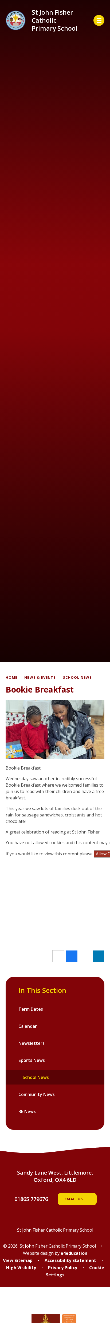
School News (77, 677)
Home (12, 677)
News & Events (40, 677)
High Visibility (21, 1268)
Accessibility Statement (70, 1260)
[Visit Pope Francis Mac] (55, 1304)
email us (74, 1198)
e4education (74, 1253)
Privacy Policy (62, 1268)
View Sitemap (18, 1260)
